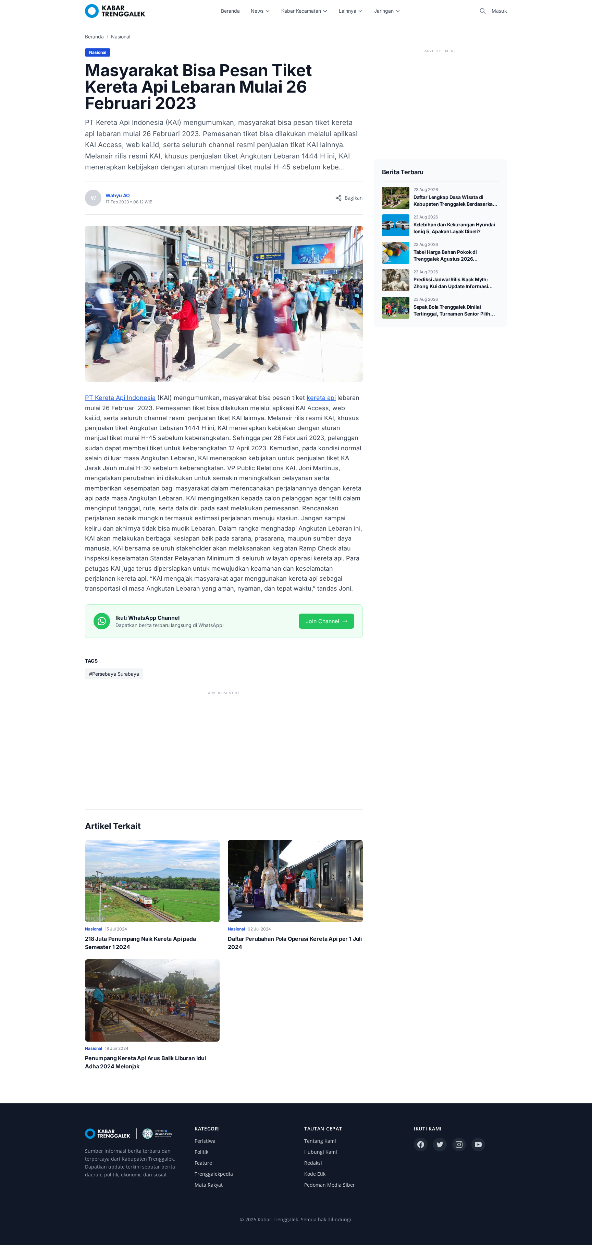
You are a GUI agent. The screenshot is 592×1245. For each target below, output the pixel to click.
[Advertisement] (224, 745)
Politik (201, 1152)
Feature (203, 1163)
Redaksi (313, 1163)
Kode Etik (314, 1174)
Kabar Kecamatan (301, 11)
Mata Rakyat (209, 1185)
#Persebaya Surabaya (114, 674)
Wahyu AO (118, 195)
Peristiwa (205, 1141)
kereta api (321, 397)
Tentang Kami (320, 1141)
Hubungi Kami (320, 1152)
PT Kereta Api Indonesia (120, 397)
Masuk (499, 11)
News (257, 11)
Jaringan (384, 11)
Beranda (230, 11)
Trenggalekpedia (214, 1174)
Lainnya (347, 11)
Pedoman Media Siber (329, 1185)
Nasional (120, 36)
